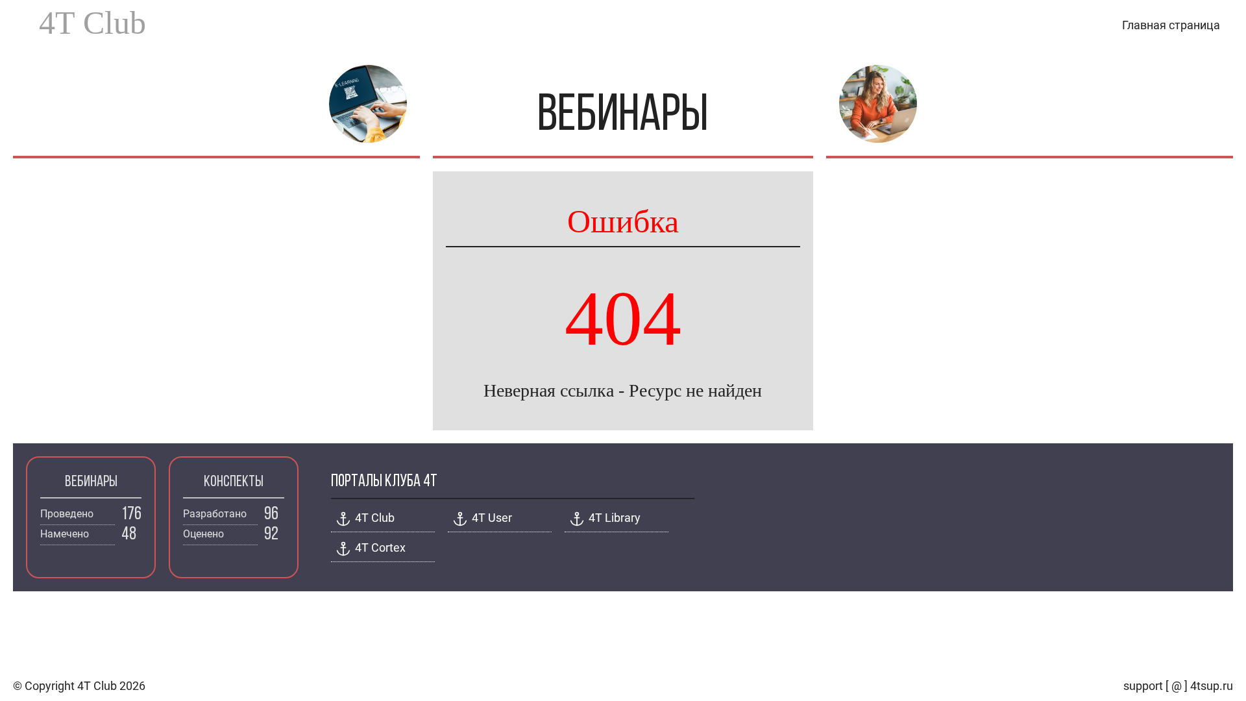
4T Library (615, 517)
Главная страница (1171, 25)
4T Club (92, 23)
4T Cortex (380, 547)
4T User (492, 517)
